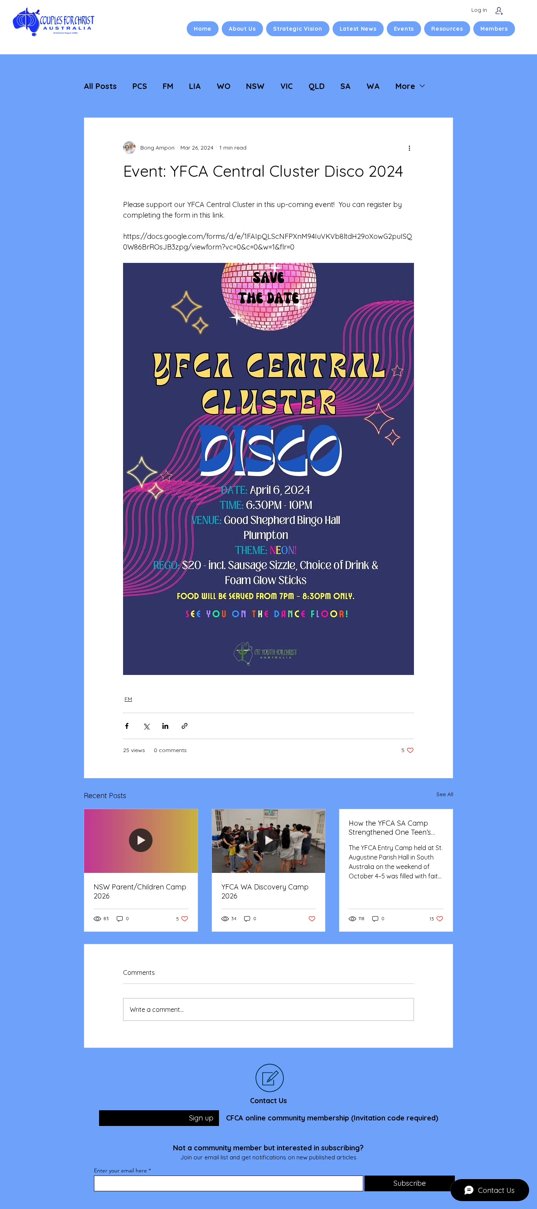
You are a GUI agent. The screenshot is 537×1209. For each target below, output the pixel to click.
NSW (255, 86)
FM (168, 86)
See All (444, 794)
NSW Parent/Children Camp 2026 (140, 891)
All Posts (100, 86)
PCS (139, 86)
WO (223, 86)
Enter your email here (120, 1170)
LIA (195, 86)
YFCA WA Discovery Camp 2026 (265, 891)
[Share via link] (184, 726)
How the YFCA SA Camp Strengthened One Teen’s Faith (390, 828)
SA (345, 86)
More (405, 86)
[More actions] (409, 147)
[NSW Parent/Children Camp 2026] (141, 841)
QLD (317, 86)
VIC (286, 86)
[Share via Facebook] (127, 726)
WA (373, 86)
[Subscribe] (499, 11)
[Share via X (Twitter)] (146, 726)
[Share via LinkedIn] (165, 726)
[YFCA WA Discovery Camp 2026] (269, 841)
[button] (242, 29)
